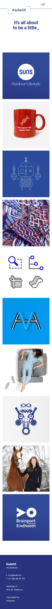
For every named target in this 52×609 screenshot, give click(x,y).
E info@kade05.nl (13, 575)
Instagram (10, 601)
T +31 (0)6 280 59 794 (15, 579)
